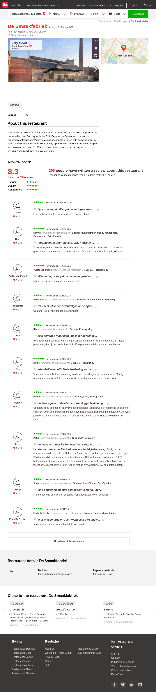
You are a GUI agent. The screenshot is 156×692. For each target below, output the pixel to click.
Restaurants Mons (21, 661)
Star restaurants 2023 (89, 653)
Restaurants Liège (22, 653)
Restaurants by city (88, 648)
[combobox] (134, 5)
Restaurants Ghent (22, 669)
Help (47, 665)
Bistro (13, 35)
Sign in (115, 653)
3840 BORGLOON (37, 32)
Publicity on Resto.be (122, 662)
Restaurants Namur (22, 657)
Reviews (14, 105)
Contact (49, 661)
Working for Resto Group (58, 653)
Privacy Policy (52, 657)
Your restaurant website (124, 666)
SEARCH (138, 13)
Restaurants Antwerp (23, 665)
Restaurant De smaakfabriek (41, 5)
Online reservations (121, 670)
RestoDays (117, 674)
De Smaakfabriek (27, 26)
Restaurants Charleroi (23, 673)
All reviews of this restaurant (68, 541)
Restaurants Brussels (23, 648)
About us (50, 648)
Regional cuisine (26, 35)
